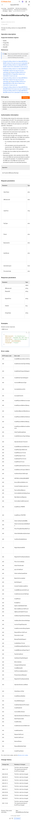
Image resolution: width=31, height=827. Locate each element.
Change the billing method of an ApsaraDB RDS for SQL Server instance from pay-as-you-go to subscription (15, 79)
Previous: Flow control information (6, 811)
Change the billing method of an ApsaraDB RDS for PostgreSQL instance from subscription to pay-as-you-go (14, 74)
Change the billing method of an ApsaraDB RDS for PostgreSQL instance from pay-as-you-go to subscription (15, 70)
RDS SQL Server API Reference (20, 9)
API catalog (5, 11)
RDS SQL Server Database (21, 8)
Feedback (18, 818)
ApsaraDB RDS (11, 8)
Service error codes (23, 755)
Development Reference (8, 9)
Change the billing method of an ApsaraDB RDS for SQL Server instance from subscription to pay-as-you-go (14, 83)
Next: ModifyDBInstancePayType (22, 811)
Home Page (3, 8)
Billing (10, 11)
